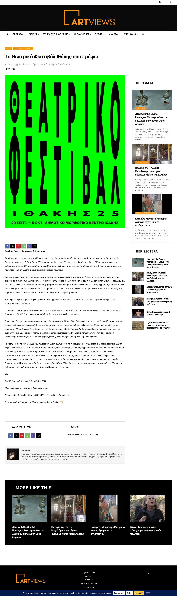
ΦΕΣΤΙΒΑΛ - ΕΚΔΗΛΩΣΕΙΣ (23, 49)
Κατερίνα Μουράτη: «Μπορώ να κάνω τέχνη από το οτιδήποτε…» (151, 222)
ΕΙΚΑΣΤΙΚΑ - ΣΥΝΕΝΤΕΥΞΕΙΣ (145, 213)
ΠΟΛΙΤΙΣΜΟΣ (140, 108)
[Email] (34, 246)
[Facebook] (166, 2)
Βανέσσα (25, 450)
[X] (12, 246)
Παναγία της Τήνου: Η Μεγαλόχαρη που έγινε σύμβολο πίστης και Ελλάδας (151, 171)
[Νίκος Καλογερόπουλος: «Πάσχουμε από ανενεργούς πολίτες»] (138, 301)
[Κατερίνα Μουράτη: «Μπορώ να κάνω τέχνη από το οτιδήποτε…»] (152, 204)
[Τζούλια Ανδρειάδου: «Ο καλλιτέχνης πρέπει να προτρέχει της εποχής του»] (138, 325)
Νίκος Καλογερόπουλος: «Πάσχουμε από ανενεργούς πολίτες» (159, 301)
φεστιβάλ (94, 435)
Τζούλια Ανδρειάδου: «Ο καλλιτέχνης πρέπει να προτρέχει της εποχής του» (159, 325)
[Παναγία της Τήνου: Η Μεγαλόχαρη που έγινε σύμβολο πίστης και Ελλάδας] (152, 154)
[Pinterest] (18, 246)
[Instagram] (170, 2)
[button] (160, 2)
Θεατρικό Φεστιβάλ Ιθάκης (77, 435)
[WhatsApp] (23, 246)
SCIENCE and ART (142, 162)
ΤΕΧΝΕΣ (8, 49)
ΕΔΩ (61, 402)
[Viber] (29, 246)
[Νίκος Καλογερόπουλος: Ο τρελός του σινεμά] (138, 313)
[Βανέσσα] (13, 455)
